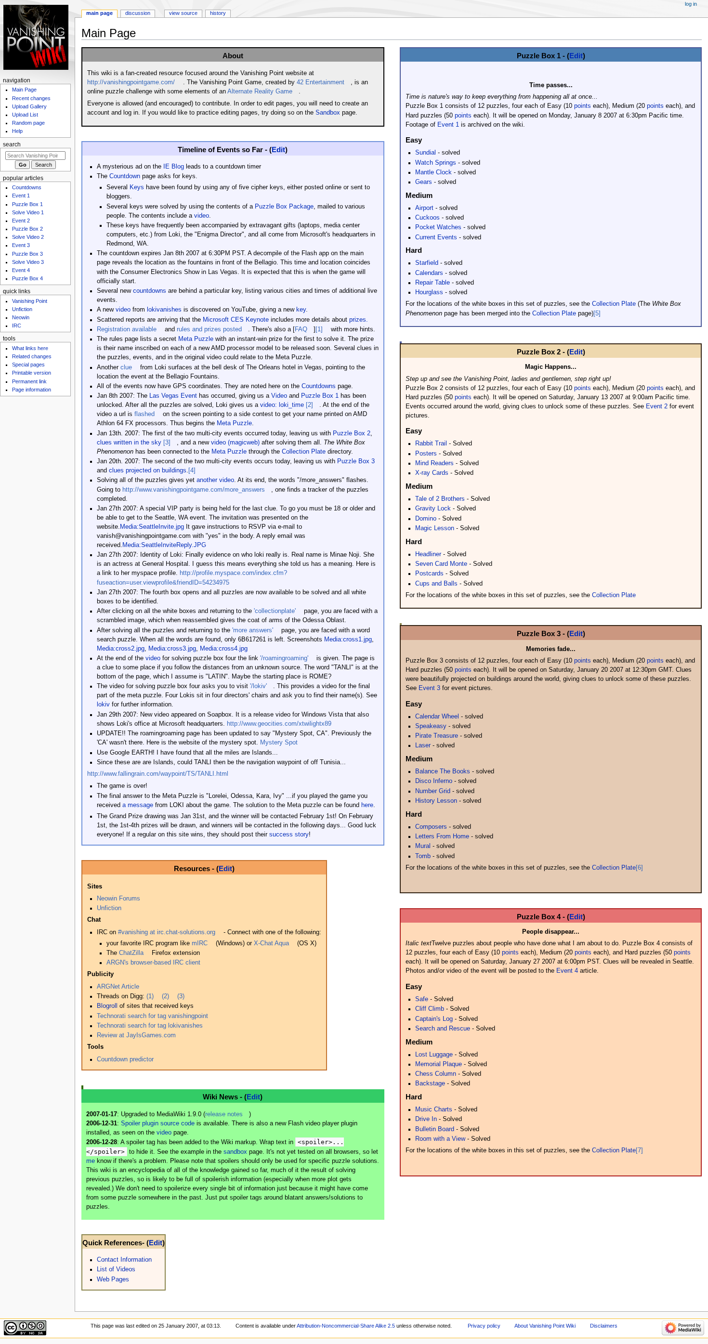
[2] (309, 405)
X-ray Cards (431, 473)
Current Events (436, 237)
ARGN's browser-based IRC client (153, 962)
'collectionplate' (275, 611)
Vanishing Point (29, 301)
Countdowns (319, 386)
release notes (224, 1114)
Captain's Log (434, 1019)
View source (183, 13)
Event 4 (567, 970)
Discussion (137, 13)
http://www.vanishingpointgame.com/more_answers (193, 489)
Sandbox (327, 112)
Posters (426, 453)
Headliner (428, 554)
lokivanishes (164, 309)
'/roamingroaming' (284, 658)
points (582, 106)
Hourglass (429, 292)
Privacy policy (484, 1326)
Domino (425, 518)
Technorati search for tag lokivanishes (150, 1025)
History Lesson (436, 800)
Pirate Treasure (436, 735)
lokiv (103, 704)
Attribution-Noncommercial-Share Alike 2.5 (346, 1326)
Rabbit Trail (431, 443)
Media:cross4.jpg (224, 648)
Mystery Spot (279, 742)
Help (17, 131)
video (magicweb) (235, 442)
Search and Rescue (442, 1028)
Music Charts (433, 1109)
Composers (431, 826)
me (90, 1161)
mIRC (200, 943)
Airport (424, 208)
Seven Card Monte (441, 564)
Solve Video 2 (28, 237)
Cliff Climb (429, 1008)
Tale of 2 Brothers (440, 499)
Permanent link (29, 381)
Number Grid (432, 791)
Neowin (20, 317)
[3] (166, 442)
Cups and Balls (436, 583)
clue (126, 367)
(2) (165, 996)
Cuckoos (427, 217)
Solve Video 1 (28, 212)
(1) (150, 996)
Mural (423, 846)
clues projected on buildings (147, 470)
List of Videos (116, 1269)
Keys (137, 187)
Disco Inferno (433, 781)
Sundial (425, 152)
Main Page (99, 13)
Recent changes (31, 98)
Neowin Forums (118, 898)
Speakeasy (430, 726)
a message (137, 805)
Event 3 (429, 688)
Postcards (429, 573)
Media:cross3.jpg (172, 648)
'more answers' (252, 630)
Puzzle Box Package (284, 206)
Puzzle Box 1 (320, 395)
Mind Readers (434, 463)
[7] (639, 1150)
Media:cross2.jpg (120, 648)
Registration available (127, 329)
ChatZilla (131, 953)
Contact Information (124, 1259)
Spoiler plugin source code (158, 1123)
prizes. (358, 319)
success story (289, 834)
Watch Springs (435, 162)
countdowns (149, 290)
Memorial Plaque (438, 1064)
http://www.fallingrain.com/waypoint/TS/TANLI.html (157, 773)
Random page (28, 123)
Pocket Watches (438, 227)
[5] (597, 313)
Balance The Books (442, 771)
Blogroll (107, 1006)
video (201, 215)
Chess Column (435, 1073)
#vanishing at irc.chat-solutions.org (166, 932)
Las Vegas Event (173, 395)
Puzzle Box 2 (351, 433)
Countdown (124, 176)
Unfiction (109, 908)
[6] (639, 867)
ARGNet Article (118, 986)
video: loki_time (282, 405)
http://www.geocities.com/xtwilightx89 (279, 723)
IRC (16, 325)
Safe (421, 999)
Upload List (25, 114)
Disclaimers (603, 1326)
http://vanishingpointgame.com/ (131, 82)
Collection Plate (304, 451)
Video (279, 395)
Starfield (426, 263)
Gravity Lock (433, 508)
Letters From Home (442, 836)
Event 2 (657, 406)
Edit (278, 149)
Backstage (430, 1083)
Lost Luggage (434, 1054)
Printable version (31, 373)
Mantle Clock (433, 172)
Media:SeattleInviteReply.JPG (164, 545)
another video (215, 480)
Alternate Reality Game (259, 91)
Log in (691, 4)
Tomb (423, 856)
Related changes (32, 356)
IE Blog (173, 166)
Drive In (426, 1119)
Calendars (429, 273)
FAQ (301, 329)
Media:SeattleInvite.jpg (152, 526)
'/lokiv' (258, 686)
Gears (423, 182)
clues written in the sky (129, 442)
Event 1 (448, 124)
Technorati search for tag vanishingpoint (152, 1016)
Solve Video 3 (28, 262)
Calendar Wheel (437, 716)
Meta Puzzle (195, 339)
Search (12, 144)
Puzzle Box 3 (356, 461)
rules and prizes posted (209, 329)
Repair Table (432, 282)
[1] (319, 329)
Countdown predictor (125, 1059)
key (301, 309)
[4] (192, 470)
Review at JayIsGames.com (136, 1035)
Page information (31, 389)
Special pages (28, 364)
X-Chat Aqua (271, 943)
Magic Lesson (434, 528)
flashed (144, 414)
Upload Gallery (29, 106)
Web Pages (113, 1279)
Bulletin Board (434, 1129)
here (367, 805)
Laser (423, 745)
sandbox (235, 1151)
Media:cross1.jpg (348, 639)
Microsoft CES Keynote (236, 319)
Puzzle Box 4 (27, 278)
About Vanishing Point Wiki (545, 1326)
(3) (180, 996)
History (218, 13)
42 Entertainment (320, 82)
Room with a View (440, 1138)
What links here (30, 348)
